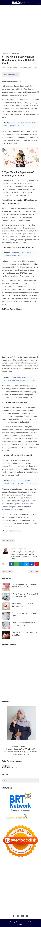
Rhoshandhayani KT (18, 549)
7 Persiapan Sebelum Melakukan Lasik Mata (24, 633)
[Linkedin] (31, 564)
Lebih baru (7, 571)
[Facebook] (11, 564)
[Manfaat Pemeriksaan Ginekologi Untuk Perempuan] (6, 625)
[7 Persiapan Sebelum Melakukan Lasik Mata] (6, 635)
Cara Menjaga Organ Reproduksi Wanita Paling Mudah (25, 585)
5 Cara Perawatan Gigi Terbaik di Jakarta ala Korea (25, 595)
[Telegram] (21, 564)
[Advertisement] (20, 27)
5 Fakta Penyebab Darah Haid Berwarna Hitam (24, 604)
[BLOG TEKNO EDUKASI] (20, 2)
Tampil (13, 74)
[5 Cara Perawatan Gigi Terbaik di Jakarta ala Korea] (6, 597)
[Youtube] (26, 916)
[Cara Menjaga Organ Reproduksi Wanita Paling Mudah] (6, 587)
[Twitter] (16, 564)
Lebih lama (33, 571)
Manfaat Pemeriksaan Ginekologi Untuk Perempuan (25, 624)
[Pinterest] (36, 564)
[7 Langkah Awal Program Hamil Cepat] (6, 616)
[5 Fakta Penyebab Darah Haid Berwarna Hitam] (6, 606)
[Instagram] (22, 916)
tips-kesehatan (8, 540)
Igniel (23, 924)
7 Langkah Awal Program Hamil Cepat (24, 614)
